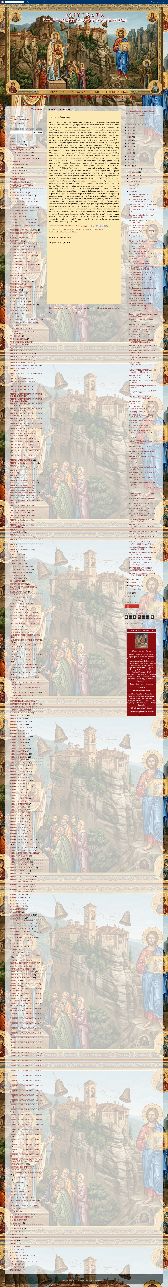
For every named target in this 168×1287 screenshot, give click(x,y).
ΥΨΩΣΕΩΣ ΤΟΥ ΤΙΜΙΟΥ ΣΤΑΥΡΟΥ (23, 1255)
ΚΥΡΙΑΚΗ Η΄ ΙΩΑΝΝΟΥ (18, 775)
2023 (129, 137)
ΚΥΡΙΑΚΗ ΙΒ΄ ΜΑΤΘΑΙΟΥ (19, 804)
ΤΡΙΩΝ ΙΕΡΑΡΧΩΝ (16, 1238)
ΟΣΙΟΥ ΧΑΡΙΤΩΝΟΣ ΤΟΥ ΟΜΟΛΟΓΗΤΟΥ (25, 963)
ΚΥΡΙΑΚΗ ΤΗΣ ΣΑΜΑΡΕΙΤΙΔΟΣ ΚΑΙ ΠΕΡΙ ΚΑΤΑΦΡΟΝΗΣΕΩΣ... (142, 407)
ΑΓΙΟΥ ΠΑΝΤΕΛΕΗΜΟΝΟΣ (20, 281)
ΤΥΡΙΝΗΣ (13, 1241)
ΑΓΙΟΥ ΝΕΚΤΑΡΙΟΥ (17, 270)
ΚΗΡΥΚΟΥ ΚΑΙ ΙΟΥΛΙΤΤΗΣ (20, 710)
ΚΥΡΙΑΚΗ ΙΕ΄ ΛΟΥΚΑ (18, 819)
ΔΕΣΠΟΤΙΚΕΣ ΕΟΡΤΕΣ (18, 584)
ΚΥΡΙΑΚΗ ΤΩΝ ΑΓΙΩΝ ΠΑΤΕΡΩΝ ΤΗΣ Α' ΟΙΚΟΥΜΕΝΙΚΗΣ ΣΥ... (143, 205)
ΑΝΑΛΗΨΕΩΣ (15, 313)
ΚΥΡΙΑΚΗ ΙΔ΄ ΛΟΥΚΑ (18, 813)
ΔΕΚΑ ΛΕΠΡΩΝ (15, 581)
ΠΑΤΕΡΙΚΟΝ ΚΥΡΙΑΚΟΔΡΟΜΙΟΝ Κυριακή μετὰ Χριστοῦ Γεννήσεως (25, 999)
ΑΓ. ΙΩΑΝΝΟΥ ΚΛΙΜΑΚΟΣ (20, 156)
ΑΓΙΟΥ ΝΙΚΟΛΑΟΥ (16, 278)
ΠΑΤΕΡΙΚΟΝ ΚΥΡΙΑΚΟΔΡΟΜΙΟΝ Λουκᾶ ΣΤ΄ (26, 1080)
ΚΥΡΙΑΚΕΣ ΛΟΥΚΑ (67, 104)
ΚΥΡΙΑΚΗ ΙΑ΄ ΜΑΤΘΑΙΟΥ (19, 798)
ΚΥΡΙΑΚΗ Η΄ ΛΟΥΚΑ (17, 778)
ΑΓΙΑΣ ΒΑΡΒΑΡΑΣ (17, 170)
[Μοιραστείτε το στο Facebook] (104, 226)
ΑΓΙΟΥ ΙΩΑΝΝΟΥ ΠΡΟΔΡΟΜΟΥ (21, 253)
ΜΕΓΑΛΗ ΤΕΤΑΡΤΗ (17, 909)
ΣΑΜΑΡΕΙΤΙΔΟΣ (71, 232)
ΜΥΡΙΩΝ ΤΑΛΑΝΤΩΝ (18, 940)
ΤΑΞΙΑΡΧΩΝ (14, 1211)
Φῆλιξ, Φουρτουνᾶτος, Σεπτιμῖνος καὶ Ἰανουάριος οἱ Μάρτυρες (141, 674)
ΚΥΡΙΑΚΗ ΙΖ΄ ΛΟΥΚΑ (18, 825)
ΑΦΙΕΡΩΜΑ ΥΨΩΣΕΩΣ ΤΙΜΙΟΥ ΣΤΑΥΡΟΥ (25, 450)
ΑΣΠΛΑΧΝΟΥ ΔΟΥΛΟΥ (18, 345)
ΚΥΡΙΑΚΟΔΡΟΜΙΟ (97, 229)
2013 (129, 593)
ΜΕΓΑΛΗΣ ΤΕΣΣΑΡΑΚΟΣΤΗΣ (21, 915)
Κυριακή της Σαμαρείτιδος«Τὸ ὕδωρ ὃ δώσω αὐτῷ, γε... (142, 351)
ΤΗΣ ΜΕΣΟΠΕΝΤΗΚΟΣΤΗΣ (20, 1217)
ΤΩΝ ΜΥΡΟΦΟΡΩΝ (17, 1249)
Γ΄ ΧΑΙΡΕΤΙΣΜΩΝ (16, 563)
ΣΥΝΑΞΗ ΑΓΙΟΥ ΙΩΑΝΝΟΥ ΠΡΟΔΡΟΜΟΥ (25, 1200)
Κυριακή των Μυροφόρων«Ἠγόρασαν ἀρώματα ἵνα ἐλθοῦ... (142, 520)
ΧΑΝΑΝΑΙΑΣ (15, 1264)
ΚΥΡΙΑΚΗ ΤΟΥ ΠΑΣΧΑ (18, 874)
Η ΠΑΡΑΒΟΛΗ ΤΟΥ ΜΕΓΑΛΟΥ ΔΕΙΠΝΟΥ (25, 677)
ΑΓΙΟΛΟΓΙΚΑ (113, 104)
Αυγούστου (133, 182)
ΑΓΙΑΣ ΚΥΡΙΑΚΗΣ (17, 176)
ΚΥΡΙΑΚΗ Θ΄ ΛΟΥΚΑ (17, 783)
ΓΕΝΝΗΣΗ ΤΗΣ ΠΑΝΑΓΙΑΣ (20, 569)
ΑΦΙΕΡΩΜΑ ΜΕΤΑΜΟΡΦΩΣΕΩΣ (22, 378)
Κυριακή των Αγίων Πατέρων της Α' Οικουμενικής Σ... (141, 216)
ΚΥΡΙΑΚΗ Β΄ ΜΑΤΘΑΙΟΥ (19, 736)
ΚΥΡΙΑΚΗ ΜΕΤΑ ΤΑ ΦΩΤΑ (20, 836)
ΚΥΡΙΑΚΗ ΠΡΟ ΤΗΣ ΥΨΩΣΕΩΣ (21, 847)
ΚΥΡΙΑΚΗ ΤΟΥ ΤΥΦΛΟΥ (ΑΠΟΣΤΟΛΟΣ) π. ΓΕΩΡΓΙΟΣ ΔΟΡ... (142, 325)
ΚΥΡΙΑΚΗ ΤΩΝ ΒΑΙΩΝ (18, 894)
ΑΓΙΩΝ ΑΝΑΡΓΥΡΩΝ (17, 308)
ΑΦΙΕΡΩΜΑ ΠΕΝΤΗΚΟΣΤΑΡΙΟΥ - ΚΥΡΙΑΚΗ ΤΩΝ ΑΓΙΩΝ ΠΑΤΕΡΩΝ (26, 425)
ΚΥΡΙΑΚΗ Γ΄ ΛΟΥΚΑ (17, 742)
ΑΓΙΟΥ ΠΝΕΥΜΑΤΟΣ (18, 284)
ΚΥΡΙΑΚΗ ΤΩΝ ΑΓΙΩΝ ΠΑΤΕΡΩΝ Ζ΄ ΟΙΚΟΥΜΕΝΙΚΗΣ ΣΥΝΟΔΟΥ (23, 890)
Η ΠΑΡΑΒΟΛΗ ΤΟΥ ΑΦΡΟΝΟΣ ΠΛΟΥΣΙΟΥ (25, 668)
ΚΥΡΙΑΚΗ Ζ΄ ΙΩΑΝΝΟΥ (18, 766)
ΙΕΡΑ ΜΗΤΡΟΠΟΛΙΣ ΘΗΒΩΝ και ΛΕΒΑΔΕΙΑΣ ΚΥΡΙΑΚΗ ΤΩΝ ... (141, 558)
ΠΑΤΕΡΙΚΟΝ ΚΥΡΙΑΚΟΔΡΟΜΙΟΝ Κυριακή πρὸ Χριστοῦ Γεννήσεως (25, 1009)
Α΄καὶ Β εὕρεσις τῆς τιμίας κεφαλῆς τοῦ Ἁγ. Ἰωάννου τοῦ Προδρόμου (25, 149)
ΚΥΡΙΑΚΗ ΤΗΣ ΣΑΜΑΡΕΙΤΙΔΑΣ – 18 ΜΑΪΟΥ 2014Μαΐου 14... (142, 371)
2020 (129, 147)
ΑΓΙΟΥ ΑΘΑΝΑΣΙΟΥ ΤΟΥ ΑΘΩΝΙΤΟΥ (23, 208)
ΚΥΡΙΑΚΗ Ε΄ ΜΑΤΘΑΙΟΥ (19, 763)
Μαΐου (132, 191)
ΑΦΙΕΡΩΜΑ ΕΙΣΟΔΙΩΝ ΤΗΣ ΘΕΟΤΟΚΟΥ (25, 365)
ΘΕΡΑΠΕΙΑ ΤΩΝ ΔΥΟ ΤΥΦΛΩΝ (21, 707)
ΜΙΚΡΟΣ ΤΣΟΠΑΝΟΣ (21, 119)
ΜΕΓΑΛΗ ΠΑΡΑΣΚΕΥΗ (18, 903)
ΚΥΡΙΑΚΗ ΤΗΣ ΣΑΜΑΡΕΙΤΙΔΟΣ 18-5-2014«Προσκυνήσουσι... (143, 346)
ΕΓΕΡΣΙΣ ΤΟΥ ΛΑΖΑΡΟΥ (19, 598)
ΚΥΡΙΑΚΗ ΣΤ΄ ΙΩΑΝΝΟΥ (19, 856)
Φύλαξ (138, 676)
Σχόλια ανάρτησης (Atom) (67, 313)
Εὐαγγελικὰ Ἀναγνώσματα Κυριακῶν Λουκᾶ (25, 618)
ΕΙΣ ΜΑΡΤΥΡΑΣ (16, 601)
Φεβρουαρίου (134, 586)
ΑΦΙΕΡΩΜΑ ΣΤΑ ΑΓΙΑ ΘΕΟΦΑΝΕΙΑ (23, 441)
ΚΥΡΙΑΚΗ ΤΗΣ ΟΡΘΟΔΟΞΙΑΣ (21, 865)
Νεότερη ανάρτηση (58, 308)
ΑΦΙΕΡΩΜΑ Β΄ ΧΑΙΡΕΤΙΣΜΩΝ (21, 357)
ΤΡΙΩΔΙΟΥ (139, 104)
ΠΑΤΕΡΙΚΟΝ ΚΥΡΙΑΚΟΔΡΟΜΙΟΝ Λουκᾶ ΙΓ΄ (26, 1065)
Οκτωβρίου (133, 175)
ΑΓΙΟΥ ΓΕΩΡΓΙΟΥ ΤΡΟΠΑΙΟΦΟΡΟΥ (23, 222)
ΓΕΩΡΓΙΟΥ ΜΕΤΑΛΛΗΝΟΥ (20, 572)
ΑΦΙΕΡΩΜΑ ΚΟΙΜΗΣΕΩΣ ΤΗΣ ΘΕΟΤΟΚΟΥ (26, 373)
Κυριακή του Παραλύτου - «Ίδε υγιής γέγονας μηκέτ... (141, 473)
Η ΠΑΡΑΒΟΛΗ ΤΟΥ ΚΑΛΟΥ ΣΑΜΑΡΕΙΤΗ (25, 672)
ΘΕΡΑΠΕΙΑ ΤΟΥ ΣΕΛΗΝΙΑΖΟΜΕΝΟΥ (24, 704)
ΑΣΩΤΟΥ (13, 348)
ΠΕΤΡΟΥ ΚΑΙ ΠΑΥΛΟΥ (18, 1170)
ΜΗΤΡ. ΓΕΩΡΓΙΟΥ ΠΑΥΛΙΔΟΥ (21, 935)
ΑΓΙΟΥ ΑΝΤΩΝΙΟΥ (17, 213)
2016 (129, 159)
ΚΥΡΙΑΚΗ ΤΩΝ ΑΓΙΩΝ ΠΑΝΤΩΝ (22, 877)
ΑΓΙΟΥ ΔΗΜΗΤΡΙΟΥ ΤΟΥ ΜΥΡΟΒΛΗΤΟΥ (25, 233)
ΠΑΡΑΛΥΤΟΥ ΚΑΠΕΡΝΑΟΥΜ (21, 975)
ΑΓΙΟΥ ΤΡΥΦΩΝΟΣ (17, 299)
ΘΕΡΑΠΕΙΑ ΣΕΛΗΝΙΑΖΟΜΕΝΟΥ (22, 701)
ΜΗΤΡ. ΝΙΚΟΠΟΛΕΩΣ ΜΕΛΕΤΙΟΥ (22, 938)
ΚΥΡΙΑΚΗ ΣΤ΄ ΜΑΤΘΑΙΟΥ (19, 862)
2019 (129, 150)
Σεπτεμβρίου (134, 178)
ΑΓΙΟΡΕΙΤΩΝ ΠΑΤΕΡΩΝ (19, 193)
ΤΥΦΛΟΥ (13, 1243)
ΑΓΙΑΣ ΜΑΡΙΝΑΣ (16, 179)
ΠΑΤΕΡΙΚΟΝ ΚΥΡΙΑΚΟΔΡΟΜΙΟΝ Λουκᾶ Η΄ (25, 1043)
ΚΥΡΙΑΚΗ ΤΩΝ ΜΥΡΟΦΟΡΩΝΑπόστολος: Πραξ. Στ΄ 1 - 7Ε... (143, 526)
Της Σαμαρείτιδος (16, 1223)
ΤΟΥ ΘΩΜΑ (14, 1226)
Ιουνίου (132, 188)
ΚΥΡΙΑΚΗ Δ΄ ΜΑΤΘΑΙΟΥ (19, 754)
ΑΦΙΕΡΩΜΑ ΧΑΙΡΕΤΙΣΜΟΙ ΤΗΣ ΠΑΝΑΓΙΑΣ (26, 455)
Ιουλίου (132, 185)
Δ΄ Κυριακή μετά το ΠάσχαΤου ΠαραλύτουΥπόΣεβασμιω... (139, 463)
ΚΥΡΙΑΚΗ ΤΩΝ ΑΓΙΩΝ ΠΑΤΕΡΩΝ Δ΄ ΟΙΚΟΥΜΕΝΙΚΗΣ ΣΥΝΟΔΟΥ (23, 885)
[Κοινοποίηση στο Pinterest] (107, 226)
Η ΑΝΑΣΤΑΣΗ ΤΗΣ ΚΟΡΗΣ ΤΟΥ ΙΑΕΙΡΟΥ (25, 635)
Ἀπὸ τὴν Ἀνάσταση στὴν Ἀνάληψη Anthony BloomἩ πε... (141, 294)
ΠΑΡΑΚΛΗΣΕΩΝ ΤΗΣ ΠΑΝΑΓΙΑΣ (22, 972)
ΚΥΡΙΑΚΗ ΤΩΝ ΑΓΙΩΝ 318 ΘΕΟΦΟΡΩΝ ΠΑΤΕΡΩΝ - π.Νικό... (142, 200)
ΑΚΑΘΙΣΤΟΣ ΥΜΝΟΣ (18, 311)
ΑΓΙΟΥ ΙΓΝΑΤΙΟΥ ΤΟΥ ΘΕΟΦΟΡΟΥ (23, 244)
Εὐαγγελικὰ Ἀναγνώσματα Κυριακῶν (23, 615)
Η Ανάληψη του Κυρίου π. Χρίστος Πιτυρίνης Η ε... (141, 320)
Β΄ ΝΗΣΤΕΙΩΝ (15, 555)
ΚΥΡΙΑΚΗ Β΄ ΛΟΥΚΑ (17, 733)
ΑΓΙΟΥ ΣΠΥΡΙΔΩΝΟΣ (18, 293)
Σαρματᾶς (150, 668)
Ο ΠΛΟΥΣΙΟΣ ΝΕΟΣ (17, 952)
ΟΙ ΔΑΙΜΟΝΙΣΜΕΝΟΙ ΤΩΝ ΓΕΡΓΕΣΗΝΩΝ (25, 955)
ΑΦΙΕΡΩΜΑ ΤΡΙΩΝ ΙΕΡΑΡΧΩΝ (21, 444)
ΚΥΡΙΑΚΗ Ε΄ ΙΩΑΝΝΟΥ (80, 229)
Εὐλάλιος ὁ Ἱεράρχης (138, 672)
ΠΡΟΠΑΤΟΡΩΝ (15, 1183)
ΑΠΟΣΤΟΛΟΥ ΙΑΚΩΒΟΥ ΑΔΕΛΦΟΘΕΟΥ (25, 322)
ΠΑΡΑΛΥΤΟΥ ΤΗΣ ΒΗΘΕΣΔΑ (21, 978)
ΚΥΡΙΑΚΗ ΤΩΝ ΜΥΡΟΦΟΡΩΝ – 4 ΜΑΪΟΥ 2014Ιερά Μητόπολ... (141, 538)
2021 (129, 143)
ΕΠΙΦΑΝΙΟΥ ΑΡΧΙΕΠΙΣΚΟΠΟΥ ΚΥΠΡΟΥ (25, 612)
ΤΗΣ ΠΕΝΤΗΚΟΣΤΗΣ (18, 1220)
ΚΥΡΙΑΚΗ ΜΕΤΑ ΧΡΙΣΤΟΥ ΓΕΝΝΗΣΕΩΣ (25, 842)
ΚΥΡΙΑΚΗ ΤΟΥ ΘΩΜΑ (18, 871)
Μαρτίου (132, 582)
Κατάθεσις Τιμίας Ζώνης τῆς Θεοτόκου (141, 694)
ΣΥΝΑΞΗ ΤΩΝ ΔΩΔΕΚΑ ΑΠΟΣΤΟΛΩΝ (24, 1205)
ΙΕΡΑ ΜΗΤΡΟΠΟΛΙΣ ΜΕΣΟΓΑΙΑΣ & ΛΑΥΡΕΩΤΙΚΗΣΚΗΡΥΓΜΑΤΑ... (142, 510)
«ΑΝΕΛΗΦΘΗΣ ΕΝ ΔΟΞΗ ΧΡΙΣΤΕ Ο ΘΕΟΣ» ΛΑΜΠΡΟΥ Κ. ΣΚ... (142, 268)
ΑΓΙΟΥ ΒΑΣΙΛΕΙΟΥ (17, 216)
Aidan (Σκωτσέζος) (141, 703)
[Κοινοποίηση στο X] (102, 226)
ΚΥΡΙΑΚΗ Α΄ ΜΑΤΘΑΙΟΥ (19, 728)
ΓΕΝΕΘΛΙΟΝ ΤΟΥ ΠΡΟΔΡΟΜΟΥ (22, 566)
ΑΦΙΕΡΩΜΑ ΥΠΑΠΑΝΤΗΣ (19, 447)
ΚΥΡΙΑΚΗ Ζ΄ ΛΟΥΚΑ (17, 769)
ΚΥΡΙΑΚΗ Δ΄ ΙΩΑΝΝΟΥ (18, 748)
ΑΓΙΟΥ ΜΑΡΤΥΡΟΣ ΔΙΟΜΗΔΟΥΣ (22, 261)
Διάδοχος (139, 701)
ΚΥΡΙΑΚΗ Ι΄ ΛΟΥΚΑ (17, 789)
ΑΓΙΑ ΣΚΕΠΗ (15, 161)
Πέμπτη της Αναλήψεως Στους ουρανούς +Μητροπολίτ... (139, 299)
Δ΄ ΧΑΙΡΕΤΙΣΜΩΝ (16, 578)
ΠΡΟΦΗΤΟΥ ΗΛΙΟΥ (17, 1186)
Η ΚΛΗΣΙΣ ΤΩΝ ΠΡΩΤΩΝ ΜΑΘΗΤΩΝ (24, 665)
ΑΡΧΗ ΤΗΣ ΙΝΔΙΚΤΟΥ (18, 339)
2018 (129, 153)
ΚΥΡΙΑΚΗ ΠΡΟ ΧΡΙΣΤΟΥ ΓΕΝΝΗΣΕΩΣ (24, 853)
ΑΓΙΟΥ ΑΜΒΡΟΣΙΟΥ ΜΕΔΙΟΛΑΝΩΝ (23, 210)
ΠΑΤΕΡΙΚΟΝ (14, 981)
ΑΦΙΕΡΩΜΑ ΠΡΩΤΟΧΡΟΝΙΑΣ (21, 438)
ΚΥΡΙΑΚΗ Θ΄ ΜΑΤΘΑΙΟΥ (19, 786)
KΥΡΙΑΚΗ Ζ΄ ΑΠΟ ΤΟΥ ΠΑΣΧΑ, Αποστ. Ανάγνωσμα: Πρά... (143, 211)
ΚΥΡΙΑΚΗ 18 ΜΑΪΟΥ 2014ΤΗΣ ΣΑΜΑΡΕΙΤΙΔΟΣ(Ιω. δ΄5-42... (140, 376)
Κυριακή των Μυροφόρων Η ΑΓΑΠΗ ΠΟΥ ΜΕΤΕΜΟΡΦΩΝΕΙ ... (142, 574)
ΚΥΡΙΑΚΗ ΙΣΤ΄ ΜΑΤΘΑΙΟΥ (20, 833)
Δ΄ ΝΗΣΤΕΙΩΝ (15, 575)
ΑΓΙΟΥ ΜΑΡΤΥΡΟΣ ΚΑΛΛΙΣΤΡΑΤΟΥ (23, 264)
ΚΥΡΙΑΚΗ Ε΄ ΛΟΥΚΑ (17, 760)
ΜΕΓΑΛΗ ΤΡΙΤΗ (16, 912)
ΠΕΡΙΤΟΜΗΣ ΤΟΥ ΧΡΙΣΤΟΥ (20, 1167)
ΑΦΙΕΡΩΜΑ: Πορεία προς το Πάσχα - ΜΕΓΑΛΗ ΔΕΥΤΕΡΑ (23, 506)
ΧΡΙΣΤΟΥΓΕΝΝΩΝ (17, 1267)
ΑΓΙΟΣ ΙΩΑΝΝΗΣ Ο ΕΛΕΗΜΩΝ (21, 196)
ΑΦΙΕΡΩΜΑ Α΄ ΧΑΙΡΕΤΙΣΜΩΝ (21, 351)
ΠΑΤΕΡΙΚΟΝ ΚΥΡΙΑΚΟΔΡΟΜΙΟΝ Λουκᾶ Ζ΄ (25, 1038)
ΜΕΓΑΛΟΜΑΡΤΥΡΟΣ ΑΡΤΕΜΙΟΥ (22, 921)
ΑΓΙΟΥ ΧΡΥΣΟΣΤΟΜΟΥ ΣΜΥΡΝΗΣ (23, 305)
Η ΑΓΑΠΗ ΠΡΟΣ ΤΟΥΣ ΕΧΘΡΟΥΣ (22, 632)
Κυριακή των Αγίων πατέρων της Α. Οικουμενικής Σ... (141, 221)
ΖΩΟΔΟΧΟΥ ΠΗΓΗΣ (17, 629)
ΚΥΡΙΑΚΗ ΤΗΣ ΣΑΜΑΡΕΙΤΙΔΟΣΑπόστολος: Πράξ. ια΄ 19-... (142, 358)
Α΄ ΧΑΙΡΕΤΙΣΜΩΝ (16, 145)
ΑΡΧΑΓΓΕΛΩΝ (15, 336)
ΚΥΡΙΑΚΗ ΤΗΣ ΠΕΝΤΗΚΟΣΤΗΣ (21, 868)
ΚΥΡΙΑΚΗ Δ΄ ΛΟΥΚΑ (17, 751)
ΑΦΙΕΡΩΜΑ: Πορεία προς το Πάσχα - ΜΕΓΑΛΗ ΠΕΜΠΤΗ (23, 516)
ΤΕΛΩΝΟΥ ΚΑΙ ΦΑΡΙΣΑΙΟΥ (20, 1214)
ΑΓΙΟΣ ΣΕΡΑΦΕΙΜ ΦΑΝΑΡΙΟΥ (21, 199)
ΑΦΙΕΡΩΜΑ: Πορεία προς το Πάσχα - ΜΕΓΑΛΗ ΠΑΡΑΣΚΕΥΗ (23, 511)
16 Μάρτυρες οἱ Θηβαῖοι (144, 670)
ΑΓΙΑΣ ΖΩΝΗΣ (15, 173)
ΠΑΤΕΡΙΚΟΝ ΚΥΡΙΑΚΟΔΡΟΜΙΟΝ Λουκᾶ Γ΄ (25, 1023)
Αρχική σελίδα (82, 308)
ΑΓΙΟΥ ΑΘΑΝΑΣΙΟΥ (17, 205)
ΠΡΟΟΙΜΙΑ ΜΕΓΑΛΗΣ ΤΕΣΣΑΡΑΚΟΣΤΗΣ (25, 1178)
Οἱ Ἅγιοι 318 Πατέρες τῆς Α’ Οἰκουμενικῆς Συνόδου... (138, 247)
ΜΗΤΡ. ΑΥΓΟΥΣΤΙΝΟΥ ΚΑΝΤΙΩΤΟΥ (23, 932)
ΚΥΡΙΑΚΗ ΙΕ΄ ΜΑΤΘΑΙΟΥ (19, 822)
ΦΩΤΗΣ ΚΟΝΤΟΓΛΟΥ (18, 1258)
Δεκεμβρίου (133, 169)
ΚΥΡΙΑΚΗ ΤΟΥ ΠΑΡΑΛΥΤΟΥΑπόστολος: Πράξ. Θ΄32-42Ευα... (143, 442)
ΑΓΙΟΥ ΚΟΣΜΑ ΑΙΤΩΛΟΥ (19, 259)
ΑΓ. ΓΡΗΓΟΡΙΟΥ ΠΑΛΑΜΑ (20, 152)
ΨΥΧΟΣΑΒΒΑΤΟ (16, 1270)
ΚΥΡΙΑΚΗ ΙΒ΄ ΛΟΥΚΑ (18, 801)
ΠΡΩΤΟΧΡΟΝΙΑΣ (16, 1188)
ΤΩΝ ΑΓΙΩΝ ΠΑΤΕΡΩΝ (18, 1246)
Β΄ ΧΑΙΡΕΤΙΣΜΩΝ (16, 557)
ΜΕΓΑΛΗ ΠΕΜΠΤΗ (17, 906)
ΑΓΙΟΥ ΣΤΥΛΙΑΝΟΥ (17, 296)
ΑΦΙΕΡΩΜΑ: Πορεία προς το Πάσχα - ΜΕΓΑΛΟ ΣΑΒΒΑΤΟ (23, 531)
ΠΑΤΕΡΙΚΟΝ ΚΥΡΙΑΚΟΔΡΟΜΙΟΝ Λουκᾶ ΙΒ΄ (26, 1061)
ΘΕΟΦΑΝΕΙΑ (15, 698)
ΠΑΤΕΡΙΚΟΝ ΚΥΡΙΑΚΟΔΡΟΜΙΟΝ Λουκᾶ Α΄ (25, 1013)
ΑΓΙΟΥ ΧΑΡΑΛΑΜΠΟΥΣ (19, 302)
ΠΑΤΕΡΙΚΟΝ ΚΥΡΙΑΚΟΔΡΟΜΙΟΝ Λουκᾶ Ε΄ (25, 1033)
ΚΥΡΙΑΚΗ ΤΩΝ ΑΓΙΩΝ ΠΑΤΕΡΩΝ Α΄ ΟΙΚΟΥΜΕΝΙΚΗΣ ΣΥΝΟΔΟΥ (23, 881)
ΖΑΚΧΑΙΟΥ (14, 626)
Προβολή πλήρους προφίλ (19, 123)
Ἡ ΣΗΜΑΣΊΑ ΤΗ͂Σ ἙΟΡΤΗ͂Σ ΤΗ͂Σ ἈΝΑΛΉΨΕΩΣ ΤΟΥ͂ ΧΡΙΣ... (141, 273)
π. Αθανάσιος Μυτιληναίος (19, 966)
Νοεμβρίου (133, 172)
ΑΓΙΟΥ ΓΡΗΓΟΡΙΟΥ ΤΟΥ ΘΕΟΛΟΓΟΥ (23, 230)
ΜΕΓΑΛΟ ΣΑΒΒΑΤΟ (17, 918)
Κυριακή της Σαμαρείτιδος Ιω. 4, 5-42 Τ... (143, 412)
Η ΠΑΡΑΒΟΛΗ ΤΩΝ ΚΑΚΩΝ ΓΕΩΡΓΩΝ (24, 692)
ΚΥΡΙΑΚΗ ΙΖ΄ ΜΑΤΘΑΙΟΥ (19, 828)
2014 (129, 166)
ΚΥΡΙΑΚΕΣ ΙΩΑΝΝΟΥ (51, 104)
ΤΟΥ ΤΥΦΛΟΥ (15, 1232)
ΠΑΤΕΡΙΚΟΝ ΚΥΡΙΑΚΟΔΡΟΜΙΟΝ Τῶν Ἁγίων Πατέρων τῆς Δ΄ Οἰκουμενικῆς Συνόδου (26, 1160)
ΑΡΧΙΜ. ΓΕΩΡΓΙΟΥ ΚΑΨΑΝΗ (21, 342)
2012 (129, 596)
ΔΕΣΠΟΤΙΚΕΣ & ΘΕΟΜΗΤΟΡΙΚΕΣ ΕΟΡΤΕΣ (91, 104)
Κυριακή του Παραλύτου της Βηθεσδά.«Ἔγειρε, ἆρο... (139, 437)
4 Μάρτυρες (140, 698)
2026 (129, 127)
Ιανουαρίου (133, 589)
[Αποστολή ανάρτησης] (92, 226)
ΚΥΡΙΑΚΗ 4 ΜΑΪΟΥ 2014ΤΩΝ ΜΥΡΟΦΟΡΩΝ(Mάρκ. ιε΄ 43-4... (141, 543)
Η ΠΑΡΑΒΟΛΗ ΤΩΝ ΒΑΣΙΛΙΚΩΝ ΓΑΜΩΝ (25, 687)
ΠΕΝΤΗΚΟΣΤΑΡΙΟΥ (127, 104)
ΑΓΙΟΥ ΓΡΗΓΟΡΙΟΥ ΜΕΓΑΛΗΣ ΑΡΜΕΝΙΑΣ (26, 225)
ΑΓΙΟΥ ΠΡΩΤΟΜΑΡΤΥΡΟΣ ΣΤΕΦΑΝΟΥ (24, 287)
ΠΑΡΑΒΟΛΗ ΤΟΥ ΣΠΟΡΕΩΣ (20, 969)
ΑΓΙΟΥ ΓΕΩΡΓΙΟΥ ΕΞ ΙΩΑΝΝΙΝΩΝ (23, 219)
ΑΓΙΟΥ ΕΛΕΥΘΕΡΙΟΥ (17, 238)
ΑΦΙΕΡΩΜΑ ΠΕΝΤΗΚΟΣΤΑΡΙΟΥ (22, 386)
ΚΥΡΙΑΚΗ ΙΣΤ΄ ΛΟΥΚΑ (18, 831)
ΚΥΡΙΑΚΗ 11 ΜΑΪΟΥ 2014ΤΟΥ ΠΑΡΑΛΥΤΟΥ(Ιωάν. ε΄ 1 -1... (140, 447)
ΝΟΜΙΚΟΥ (14, 949)
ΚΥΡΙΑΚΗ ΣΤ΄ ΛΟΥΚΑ (18, 859)
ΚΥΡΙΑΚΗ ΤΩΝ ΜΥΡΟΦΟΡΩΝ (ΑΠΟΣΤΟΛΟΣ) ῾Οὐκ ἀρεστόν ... (141, 569)
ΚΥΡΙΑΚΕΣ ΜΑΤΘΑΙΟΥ (32, 104)
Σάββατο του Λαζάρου (17, 1192)
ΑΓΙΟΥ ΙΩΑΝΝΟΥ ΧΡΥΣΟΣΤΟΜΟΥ (23, 256)
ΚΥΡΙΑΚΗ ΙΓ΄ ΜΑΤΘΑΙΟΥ (19, 810)
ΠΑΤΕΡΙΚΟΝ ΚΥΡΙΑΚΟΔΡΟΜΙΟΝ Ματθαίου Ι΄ (26, 1125)
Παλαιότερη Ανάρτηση (108, 308)
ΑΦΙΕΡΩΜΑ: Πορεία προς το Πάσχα (22, 463)
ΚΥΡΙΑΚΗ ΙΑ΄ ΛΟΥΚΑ (18, 795)
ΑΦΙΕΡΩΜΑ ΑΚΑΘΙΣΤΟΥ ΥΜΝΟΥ (22, 354)
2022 (129, 140)
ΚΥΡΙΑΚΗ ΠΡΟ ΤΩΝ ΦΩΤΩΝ (20, 850)
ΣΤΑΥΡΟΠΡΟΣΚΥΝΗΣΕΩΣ (20, 1197)
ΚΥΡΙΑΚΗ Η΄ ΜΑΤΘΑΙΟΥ (19, 780)
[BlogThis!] (99, 226)
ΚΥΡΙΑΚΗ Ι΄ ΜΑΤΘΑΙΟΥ (19, 792)
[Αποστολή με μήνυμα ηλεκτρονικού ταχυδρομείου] (97, 226)
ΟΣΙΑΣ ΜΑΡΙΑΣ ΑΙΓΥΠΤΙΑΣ (20, 960)
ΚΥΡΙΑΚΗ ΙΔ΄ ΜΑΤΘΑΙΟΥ (19, 816)
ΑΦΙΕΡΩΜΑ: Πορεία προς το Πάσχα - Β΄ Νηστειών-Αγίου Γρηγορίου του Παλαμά (24, 482)
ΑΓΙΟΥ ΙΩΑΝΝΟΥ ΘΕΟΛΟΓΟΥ (21, 250)
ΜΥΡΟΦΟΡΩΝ (15, 943)
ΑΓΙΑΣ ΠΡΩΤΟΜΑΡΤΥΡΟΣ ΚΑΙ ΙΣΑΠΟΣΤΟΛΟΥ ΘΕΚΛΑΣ (21, 186)
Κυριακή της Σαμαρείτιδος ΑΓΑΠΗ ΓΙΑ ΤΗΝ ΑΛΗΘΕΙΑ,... (142, 392)
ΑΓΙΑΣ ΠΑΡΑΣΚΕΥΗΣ (18, 182)
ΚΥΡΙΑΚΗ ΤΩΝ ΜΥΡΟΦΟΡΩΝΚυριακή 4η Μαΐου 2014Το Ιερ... (143, 532)
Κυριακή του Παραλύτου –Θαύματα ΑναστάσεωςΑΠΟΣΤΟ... (141, 452)
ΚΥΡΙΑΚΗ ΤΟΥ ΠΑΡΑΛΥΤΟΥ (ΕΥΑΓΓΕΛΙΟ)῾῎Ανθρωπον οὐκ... (141, 432)
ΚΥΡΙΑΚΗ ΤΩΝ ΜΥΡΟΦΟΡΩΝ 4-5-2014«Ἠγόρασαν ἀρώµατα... (142, 504)
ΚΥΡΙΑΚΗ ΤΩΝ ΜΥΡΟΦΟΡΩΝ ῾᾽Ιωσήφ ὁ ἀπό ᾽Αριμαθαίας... (143, 564)
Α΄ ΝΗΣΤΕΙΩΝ (15, 142)
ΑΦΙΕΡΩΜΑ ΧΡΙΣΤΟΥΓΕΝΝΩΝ (21, 460)
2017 (129, 156)
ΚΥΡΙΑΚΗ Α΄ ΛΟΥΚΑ (17, 724)
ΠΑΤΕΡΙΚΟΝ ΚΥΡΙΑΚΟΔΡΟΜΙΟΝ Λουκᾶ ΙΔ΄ (26, 1070)
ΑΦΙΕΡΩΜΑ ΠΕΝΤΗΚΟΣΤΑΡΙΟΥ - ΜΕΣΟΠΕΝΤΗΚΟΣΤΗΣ (22, 434)
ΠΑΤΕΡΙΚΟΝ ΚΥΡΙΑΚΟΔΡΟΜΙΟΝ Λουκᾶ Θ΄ (25, 1048)
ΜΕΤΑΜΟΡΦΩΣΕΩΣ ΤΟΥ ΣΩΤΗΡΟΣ (23, 924)
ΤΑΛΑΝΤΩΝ (14, 1208)
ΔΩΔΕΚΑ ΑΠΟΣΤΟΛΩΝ (18, 592)
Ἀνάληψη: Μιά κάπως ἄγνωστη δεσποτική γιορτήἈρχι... (140, 304)
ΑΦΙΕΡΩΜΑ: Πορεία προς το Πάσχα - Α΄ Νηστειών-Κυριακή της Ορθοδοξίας (24, 467)
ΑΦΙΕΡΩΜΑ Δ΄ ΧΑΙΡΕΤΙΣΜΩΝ (21, 363)
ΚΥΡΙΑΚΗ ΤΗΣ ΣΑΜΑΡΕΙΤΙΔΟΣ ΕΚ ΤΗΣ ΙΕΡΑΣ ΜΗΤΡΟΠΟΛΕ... (142, 397)
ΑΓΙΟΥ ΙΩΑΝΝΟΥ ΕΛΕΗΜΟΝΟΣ (22, 247)
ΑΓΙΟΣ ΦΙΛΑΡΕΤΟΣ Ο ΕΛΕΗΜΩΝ (22, 202)
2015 (129, 163)
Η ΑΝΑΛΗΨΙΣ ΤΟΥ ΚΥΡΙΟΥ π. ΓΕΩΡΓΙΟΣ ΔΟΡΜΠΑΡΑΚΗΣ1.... (141, 263)
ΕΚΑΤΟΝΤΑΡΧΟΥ (16, 607)
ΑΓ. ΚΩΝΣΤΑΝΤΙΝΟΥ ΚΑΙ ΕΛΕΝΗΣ (23, 158)
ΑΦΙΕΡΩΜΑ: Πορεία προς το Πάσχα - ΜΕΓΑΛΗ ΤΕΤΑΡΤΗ (23, 521)
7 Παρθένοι (147, 701)
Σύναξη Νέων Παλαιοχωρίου (141, 118)
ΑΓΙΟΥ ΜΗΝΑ (15, 267)
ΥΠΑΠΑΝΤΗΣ (15, 1252)
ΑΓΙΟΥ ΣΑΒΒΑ (15, 290)
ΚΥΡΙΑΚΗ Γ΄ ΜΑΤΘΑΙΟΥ (19, 745)
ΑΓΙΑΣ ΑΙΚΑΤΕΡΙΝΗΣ (18, 164)
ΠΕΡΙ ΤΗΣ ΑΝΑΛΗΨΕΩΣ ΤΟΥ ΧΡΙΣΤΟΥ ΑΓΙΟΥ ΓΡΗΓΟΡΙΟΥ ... (141, 278)
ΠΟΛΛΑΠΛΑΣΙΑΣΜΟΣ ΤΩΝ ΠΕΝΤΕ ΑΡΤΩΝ (26, 1173)
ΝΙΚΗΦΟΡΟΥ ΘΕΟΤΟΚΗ (19, 946)
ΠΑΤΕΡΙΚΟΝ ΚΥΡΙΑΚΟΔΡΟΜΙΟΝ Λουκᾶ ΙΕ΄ (26, 1075)
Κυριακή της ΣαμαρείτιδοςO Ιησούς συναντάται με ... (141, 402)
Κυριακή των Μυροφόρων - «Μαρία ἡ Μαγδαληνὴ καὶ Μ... (142, 548)
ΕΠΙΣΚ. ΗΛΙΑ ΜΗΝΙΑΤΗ (19, 610)
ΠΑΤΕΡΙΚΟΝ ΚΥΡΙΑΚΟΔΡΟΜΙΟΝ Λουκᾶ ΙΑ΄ (26, 1056)
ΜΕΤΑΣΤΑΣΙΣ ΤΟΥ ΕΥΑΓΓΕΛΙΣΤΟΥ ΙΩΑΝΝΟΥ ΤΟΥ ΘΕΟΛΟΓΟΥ (23, 928)
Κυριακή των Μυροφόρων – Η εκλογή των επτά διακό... (142, 553)
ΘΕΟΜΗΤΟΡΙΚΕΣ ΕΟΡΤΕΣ (20, 695)
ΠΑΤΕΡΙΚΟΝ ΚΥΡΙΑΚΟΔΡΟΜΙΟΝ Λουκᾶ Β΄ (25, 1018)
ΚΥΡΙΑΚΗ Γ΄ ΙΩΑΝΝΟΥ (18, 739)
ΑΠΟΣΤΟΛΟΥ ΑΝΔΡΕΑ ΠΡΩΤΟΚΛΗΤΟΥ (24, 319)
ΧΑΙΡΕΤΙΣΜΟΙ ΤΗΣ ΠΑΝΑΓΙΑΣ (21, 1261)
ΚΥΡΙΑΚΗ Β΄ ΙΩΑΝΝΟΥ (18, 730)
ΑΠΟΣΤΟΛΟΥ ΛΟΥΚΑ (18, 325)
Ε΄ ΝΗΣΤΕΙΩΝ (15, 595)
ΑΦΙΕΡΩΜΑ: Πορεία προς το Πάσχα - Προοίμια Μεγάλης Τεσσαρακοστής (23, 536)
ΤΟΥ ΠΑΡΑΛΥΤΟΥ (16, 1229)
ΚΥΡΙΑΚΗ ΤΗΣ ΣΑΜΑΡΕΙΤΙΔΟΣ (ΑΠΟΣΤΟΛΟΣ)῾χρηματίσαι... (141, 341)
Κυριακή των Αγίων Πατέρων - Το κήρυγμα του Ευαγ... (141, 195)
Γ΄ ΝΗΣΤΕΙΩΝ (15, 561)
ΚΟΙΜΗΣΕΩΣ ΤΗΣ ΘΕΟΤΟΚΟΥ (21, 713)
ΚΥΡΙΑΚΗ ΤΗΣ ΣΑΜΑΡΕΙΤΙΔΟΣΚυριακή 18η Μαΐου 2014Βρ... (143, 365)
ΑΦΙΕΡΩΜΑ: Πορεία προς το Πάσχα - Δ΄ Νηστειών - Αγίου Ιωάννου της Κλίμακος (24, 491)
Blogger (103, 1280)
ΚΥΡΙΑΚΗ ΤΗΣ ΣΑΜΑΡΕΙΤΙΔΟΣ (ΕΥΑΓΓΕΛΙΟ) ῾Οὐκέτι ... (141, 336)
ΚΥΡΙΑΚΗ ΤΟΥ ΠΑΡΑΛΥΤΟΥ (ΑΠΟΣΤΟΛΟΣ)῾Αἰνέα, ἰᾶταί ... (140, 426)
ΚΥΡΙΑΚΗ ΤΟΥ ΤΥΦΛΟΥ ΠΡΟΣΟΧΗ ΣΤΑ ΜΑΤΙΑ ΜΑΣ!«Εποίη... (142, 331)
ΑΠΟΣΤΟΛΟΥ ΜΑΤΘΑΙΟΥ (19, 328)
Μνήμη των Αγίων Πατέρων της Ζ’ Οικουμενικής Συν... (141, 226)
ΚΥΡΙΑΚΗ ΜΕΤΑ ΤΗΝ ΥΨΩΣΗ (21, 839)
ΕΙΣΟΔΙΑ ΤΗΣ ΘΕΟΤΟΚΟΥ (19, 604)
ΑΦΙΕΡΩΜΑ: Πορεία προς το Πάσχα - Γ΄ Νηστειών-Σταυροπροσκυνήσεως (24, 487)
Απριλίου (132, 579)
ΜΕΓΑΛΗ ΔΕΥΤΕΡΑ (17, 900)
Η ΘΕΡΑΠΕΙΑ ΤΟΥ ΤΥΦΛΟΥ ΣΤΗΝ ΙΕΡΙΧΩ (25, 660)
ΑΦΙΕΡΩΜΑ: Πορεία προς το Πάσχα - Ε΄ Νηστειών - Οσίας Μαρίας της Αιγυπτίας (24, 496)
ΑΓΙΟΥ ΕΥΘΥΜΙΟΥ (17, 241)
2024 (129, 134)
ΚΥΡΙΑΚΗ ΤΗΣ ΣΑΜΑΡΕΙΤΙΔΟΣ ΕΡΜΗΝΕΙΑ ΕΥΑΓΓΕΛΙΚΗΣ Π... (141, 416)
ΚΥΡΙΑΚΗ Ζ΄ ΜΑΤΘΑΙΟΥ (19, 772)
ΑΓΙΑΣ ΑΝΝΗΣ (15, 167)
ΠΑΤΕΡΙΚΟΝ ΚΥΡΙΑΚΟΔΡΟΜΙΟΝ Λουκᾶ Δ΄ (25, 1028)
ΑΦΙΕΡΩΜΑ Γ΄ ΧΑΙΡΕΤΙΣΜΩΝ (21, 360)
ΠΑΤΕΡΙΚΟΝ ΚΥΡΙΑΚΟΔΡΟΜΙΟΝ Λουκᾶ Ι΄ (25, 1053)
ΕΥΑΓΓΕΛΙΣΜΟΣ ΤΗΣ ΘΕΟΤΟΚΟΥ (23, 623)
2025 (129, 131)
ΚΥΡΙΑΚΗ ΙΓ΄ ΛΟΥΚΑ (18, 807)
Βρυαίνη (132, 670)
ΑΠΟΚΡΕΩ (14, 316)
